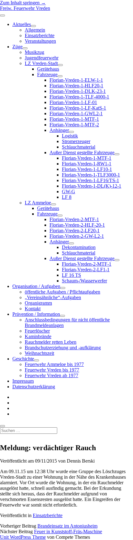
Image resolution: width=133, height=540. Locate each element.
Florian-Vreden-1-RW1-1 (86, 163)
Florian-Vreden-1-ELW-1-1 (76, 80)
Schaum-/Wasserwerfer (84, 280)
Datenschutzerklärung (33, 386)
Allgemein (35, 30)
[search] (2, 426)
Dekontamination (79, 247)
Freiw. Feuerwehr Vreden (25, 8)
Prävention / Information (36, 314)
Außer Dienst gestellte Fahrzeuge (81, 152)
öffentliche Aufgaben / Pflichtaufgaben (62, 291)
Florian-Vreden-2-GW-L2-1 (76, 236)
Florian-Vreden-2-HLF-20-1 (77, 225)
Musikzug (34, 52)
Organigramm (38, 303)
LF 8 (66, 197)
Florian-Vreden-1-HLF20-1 (76, 85)
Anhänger (59, 130)
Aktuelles (21, 24)
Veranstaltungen (40, 41)
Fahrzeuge (47, 74)
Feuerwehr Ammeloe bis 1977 (54, 364)
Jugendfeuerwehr (41, 57)
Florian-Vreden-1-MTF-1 (74, 119)
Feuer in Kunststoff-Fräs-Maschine (68, 531)
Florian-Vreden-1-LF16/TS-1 (90, 180)
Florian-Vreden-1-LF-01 (73, 102)
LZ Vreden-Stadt (41, 63)
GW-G (68, 191)
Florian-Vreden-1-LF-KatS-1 (77, 108)
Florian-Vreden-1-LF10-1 (87, 169)
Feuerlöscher (37, 330)
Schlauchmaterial (78, 147)
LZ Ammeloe (38, 202)
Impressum (23, 381)
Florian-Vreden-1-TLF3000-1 (91, 174)
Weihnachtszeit (39, 353)
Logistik (70, 135)
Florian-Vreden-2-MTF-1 (74, 219)
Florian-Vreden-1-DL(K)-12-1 (91, 186)
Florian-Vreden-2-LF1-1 (85, 269)
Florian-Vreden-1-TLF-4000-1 (79, 96)
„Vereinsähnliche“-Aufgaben (53, 297)
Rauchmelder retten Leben (50, 342)
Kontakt (33, 308)
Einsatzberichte (39, 35)
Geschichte (23, 358)
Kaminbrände (38, 336)
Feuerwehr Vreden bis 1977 (52, 369)
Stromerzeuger (76, 141)
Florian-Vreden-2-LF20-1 (74, 230)
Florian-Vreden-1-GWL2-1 (76, 113)
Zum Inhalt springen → (23, 2)
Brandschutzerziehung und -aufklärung (63, 347)
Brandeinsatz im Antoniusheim (67, 526)
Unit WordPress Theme (23, 537)
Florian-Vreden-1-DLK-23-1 (77, 91)
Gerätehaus (48, 69)
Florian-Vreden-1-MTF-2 (74, 124)
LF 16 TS (71, 275)
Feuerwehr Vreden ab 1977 (51, 375)
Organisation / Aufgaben (36, 286)
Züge (17, 46)
